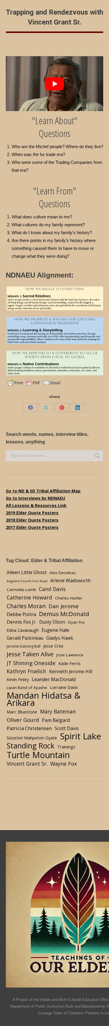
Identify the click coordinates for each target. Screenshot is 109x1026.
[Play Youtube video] (54, 83)
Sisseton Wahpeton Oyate (32, 738)
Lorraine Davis (64, 687)
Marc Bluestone (22, 712)
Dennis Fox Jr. (21, 622)
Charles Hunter (68, 598)
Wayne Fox (63, 763)
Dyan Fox (76, 622)
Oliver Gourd (23, 719)
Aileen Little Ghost (27, 572)
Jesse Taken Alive (30, 654)
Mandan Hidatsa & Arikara (44, 699)
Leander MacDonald (54, 679)
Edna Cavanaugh (23, 630)
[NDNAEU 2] (54, 330)
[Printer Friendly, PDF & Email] (34, 382)
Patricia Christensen (29, 728)
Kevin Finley (18, 679)
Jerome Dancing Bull (23, 646)
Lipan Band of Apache (27, 687)
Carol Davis (52, 588)
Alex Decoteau (62, 572)
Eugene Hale (55, 630)
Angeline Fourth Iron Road (27, 581)
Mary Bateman (58, 711)
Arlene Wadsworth (70, 580)
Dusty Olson (52, 622)
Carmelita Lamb (21, 589)
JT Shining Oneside (31, 663)
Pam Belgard (56, 720)
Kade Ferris (69, 663)
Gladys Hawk (59, 638)
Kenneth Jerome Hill (70, 672)
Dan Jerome (64, 606)
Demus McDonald (64, 614)
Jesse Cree (53, 646)
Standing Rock (30, 745)
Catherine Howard (29, 597)
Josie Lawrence (69, 654)
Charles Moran (26, 606)
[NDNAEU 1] (54, 298)
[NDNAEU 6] (54, 363)
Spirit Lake (80, 736)
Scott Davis (67, 728)
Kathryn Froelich (26, 671)
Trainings (66, 747)
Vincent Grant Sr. (27, 763)
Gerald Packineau (25, 638)
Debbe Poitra (21, 614)
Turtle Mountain (38, 754)
